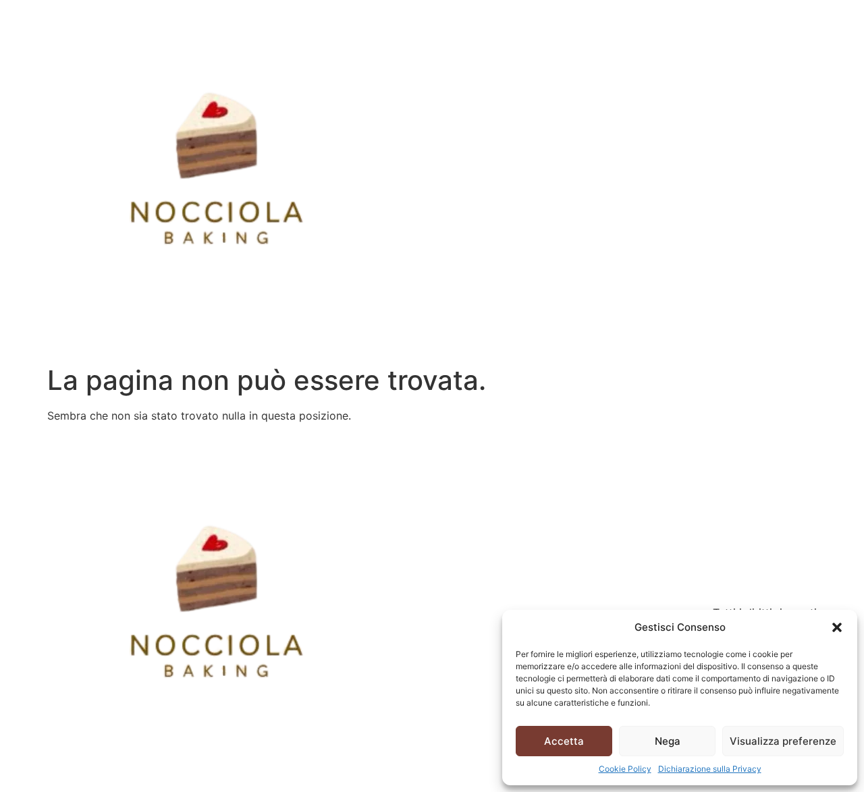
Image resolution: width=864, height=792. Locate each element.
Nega (667, 741)
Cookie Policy (625, 769)
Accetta (564, 741)
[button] (837, 627)
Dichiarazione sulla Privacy (709, 769)
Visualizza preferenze (783, 741)
